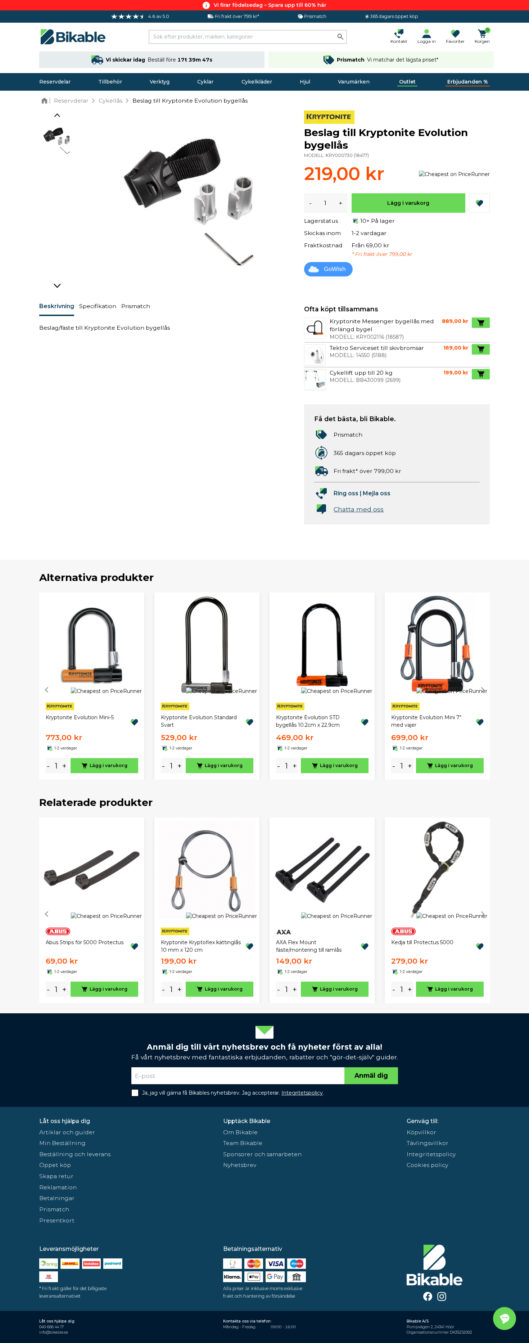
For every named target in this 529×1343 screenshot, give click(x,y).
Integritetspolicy (431, 1154)
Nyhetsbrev (239, 1165)
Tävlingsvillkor (427, 1143)
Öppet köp (55, 1165)
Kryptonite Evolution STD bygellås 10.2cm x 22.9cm (308, 721)
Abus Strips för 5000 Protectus (84, 942)
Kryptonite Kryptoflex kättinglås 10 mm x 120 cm (201, 946)
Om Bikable (240, 1132)
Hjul (305, 81)
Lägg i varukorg (408, 203)
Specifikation (97, 306)
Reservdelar (55, 81)
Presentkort (56, 1220)
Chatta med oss (359, 509)
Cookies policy (427, 1165)
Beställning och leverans (74, 1154)
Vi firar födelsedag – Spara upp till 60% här (270, 5)
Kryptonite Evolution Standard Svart (199, 721)
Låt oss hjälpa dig (64, 1121)
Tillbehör (110, 81)
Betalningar (56, 1198)
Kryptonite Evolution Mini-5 (80, 717)
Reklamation (58, 1187)
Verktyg (159, 81)
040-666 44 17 (51, 1327)
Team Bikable (242, 1143)
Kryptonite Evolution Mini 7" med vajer (426, 721)
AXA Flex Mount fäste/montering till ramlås (309, 946)
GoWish (334, 269)
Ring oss (346, 493)
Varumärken (354, 81)
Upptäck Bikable (246, 1121)
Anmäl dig (371, 1075)
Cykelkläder (256, 81)
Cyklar (205, 81)
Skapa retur (56, 1176)
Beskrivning (56, 306)
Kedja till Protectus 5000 (422, 942)
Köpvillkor (421, 1132)
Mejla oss (376, 493)
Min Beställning (62, 1143)
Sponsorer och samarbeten (262, 1154)
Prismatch (135, 306)
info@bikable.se (53, 1332)
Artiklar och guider (67, 1132)
